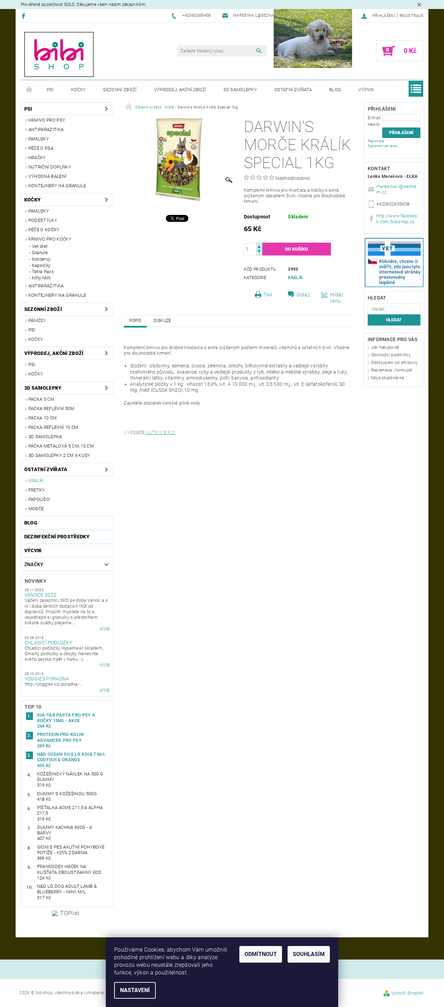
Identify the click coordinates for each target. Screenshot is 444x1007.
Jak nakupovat (385, 347)
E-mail (374, 117)
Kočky (78, 89)
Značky (34, 564)
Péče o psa (40, 148)
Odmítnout (261, 954)
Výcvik (366, 89)
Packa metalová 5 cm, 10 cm (61, 446)
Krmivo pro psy (46, 120)
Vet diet (40, 246)
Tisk (268, 294)
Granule (40, 252)
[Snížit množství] (259, 252)
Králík (36, 480)
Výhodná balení (47, 176)
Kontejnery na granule (57, 185)
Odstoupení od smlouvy (394, 362)
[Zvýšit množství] (259, 246)
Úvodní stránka (29, 90)
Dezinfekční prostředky (56, 536)
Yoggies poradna (47, 679)
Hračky (37, 157)
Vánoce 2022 (41, 595)
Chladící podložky (48, 642)
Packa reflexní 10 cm (53, 427)
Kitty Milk (41, 277)
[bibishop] (59, 54)
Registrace (411, 16)
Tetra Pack (43, 271)
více (105, 629)
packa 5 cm (41, 399)
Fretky (36, 490)
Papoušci (39, 499)
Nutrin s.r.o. (160, 432)
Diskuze (162, 320)
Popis (135, 320)
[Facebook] (24, 16)
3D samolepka (45, 436)
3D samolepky (240, 89)
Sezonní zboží (119, 89)
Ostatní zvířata (293, 89)
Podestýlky (42, 220)
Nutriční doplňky (49, 167)
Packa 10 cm (42, 417)
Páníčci (36, 320)
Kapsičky (41, 265)
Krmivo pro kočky (49, 239)
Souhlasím (309, 954)
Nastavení (135, 990)
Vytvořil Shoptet (407, 993)
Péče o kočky (44, 229)
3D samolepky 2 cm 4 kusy (59, 455)
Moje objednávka (387, 377)
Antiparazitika (45, 129)
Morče (36, 508)
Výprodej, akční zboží (180, 89)
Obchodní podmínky (391, 355)
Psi (50, 89)
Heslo (374, 124)
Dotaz (303, 294)
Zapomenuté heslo (383, 146)
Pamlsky (38, 138)
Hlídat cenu (336, 298)
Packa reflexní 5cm (51, 408)
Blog (335, 89)
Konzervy (41, 259)
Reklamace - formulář (391, 370)
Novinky (35, 581)
